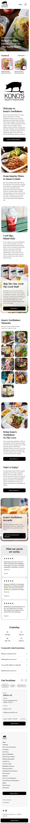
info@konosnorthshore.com (10, 713)
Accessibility (6, 802)
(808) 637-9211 (7, 709)
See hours (23, 719)
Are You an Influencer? (9, 778)
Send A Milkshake (8, 754)
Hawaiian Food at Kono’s (10, 771)
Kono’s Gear (6, 773)
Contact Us (6, 761)
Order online (14, 723)
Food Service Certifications (11, 780)
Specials (5, 776)
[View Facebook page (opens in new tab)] (3, 811)
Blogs (4, 783)
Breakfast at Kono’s (8, 766)
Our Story (5, 752)
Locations (5, 749)
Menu (20, 4)
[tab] (5, 686)
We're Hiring (6, 785)
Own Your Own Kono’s (9, 747)
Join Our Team (7, 764)
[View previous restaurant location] (22, 680)
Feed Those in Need (9, 756)
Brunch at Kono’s (8, 768)
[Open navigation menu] (25, 4)
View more (6, 569)
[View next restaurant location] (26, 680)
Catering (5, 744)
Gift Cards (6, 787)
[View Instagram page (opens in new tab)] (6, 811)
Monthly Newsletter (8, 759)
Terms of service (7, 800)
